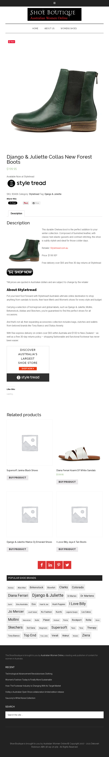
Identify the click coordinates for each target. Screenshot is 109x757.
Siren (97, 620)
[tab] (16, 213)
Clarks (63, 587)
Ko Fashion (46, 612)
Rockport (77, 619)
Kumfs (59, 612)
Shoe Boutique (54, 14)
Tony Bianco (14, 636)
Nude (37, 620)
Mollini (13, 619)
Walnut (65, 635)
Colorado (78, 587)
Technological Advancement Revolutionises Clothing (28, 674)
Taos (73, 628)
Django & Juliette (53, 194)
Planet (46, 620)
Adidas (11, 588)
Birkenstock (36, 587)
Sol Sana (31, 628)
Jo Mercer (16, 612)
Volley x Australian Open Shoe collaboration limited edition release (34, 692)
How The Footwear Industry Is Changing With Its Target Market (33, 686)
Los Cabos (86, 612)
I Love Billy (77, 604)
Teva (81, 628)
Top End (30, 635)
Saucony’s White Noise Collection (20, 698)
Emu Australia (22, 604)
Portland (56, 620)
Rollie (88, 620)
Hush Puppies (58, 604)
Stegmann (43, 628)
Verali (55, 635)
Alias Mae (22, 588)
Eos (34, 604)
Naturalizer (27, 620)
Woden (75, 636)
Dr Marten (72, 596)
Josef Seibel (32, 612)
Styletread (34, 194)
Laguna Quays (71, 612)
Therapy (91, 627)
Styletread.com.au (59, 248)
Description (16, 213)
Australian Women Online (52, 655)
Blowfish (51, 587)
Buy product (17, 477)
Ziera (86, 635)
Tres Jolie (44, 636)
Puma (65, 620)
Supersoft (59, 627)
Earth (10, 604)
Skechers (15, 627)
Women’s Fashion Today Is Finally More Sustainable (28, 680)
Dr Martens (87, 595)
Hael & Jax (44, 604)
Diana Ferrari (18, 595)
